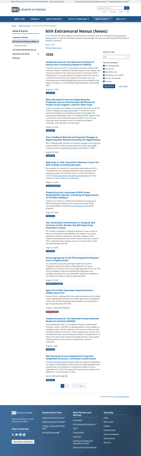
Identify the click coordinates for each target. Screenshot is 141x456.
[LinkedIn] (20, 435)
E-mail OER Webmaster (121, 397)
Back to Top (132, 452)
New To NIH (108, 422)
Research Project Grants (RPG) (66, 110)
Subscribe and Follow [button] (21, 54)
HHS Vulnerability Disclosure (84, 424)
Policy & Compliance (78, 19)
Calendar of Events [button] (20, 37)
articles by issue (55, 48)
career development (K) (79, 206)
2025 (53, 45)
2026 (47, 45)
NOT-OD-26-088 (89, 145)
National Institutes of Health (118, 1)
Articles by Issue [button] (20, 46)
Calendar (108, 81)
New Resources (111, 72)
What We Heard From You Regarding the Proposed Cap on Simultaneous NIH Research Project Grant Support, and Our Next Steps (70, 102)
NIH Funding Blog (112, 66)
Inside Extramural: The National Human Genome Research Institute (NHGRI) (72, 320)
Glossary (113, 12)
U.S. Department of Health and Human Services (90, 1)
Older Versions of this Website (85, 447)
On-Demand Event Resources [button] (24, 50)
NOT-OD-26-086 (84, 113)
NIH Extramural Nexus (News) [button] (24, 41)
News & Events (101, 19)
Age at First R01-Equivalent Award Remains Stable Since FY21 (69, 291)
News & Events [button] (20, 31)
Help (127, 12)
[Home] (33, 9)
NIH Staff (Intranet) (50, 432)
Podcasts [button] (16, 58)
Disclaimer (77, 436)
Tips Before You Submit (114, 75)
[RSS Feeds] (24, 435)
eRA (103, 12)
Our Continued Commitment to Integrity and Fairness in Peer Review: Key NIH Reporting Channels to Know (70, 225)
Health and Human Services (53, 418)
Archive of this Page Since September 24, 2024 (83, 442)
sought (57, 108)
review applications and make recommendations (71, 176)
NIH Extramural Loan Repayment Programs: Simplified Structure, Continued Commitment (71, 357)
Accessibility (77, 420)
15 (74, 386)
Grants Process (53, 19)
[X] (13, 435)
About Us (120, 19)
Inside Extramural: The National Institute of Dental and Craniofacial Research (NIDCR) (70, 63)
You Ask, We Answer (113, 78)
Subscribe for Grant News (23, 442)
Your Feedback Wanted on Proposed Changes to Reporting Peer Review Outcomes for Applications (73, 138)
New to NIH (20, 19)
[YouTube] (16, 435)
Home (14, 26)
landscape (90, 201)
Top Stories (109, 69)
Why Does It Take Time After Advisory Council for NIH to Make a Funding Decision (72, 163)
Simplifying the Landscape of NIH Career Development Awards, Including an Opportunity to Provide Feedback (72, 195)
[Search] (126, 8)
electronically (72, 148)
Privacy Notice (78, 432)
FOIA (75, 428)
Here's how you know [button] (57, 1)
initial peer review (53, 173)
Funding (35, 19)
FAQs (121, 12)
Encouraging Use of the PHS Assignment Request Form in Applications (72, 259)
